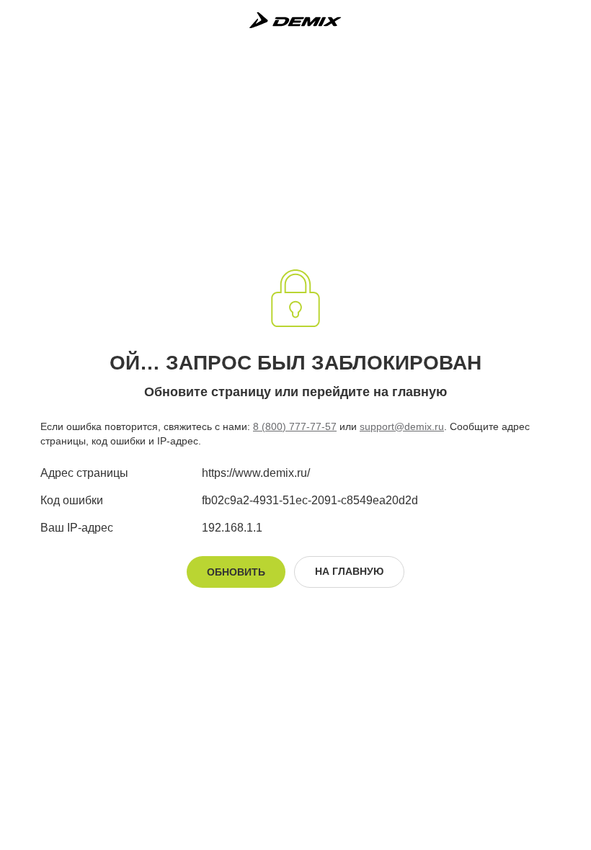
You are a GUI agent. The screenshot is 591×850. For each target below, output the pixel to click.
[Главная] (295, 20)
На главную (349, 571)
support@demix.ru (402, 426)
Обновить (236, 572)
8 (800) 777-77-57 (295, 426)
